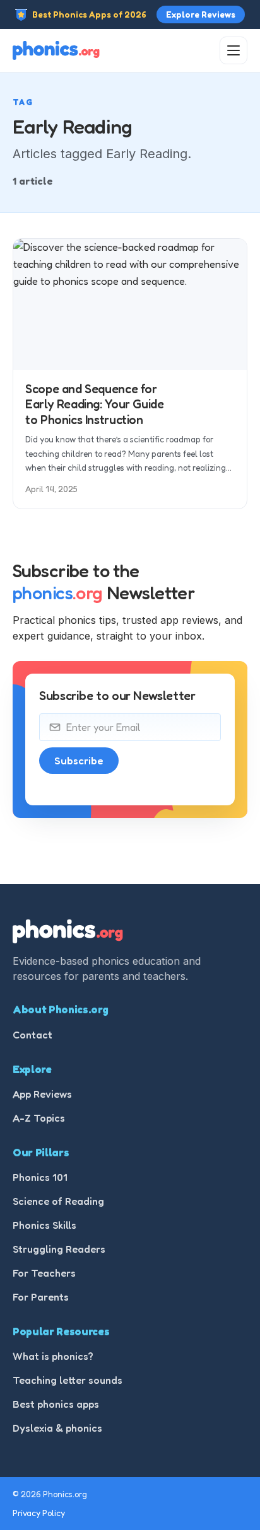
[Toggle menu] (233, 50)
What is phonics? (53, 1356)
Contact (32, 1034)
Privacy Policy (39, 1513)
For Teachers (44, 1273)
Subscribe (78, 760)
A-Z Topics (39, 1118)
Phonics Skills (44, 1225)
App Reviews (42, 1094)
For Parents (41, 1297)
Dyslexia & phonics (57, 1428)
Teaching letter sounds (67, 1380)
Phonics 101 (40, 1177)
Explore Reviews (200, 14)
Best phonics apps (56, 1404)
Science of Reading (58, 1201)
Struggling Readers (59, 1249)
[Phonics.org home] (56, 50)
